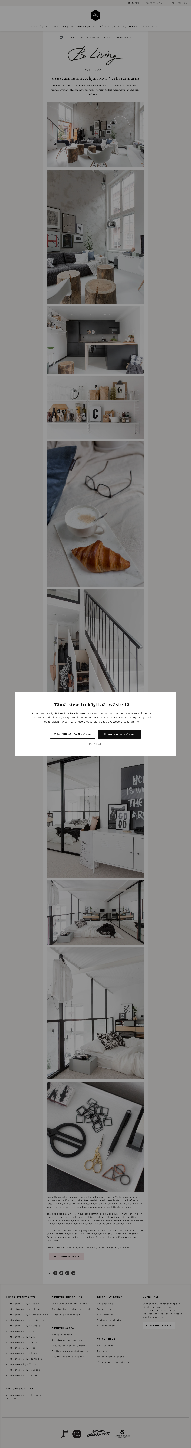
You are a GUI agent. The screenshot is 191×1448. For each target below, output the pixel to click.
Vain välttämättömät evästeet (73, 734)
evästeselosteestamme (123, 721)
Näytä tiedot (95, 744)
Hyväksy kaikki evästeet (119, 734)
